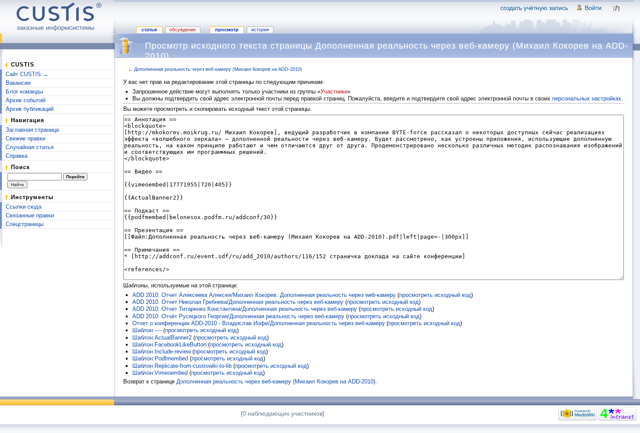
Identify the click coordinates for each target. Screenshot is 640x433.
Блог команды (24, 91)
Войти (593, 7)
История (260, 29)
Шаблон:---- (147, 330)
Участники (333, 91)
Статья (149, 29)
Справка (16, 156)
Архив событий (25, 100)
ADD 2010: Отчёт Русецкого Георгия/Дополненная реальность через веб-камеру (238, 316)
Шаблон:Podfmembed (160, 358)
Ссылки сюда (23, 206)
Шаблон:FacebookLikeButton (169, 344)
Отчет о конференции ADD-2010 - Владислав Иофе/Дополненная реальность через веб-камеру (258, 323)
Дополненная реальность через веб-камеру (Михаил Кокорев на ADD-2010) (218, 69)
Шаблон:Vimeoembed (160, 373)
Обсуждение (182, 29)
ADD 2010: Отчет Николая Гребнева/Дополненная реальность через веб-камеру (238, 302)
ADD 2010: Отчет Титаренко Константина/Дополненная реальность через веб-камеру (244, 309)
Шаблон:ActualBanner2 (162, 337)
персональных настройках (586, 98)
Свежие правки (25, 138)
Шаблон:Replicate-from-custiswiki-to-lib (182, 366)
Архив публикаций (30, 109)
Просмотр (227, 29)
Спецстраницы (25, 224)
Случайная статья (30, 147)
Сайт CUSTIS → (27, 74)
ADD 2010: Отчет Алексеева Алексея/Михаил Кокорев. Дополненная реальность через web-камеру (264, 295)
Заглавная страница (32, 130)
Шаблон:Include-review (161, 351)
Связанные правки (30, 215)
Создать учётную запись (534, 7)
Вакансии (18, 83)
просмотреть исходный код (435, 295)
